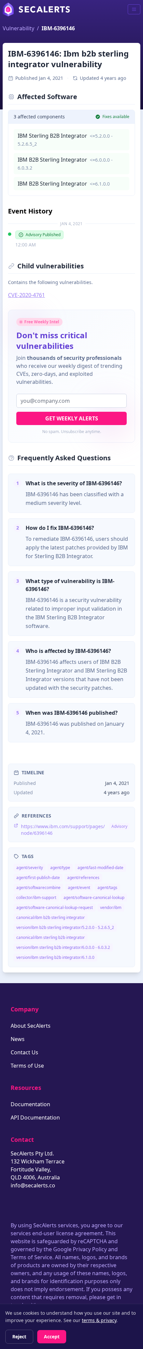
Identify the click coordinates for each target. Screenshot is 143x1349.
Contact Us (24, 1052)
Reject (19, 1336)
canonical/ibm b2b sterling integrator (50, 917)
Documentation (30, 1104)
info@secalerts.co (33, 1185)
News (18, 1039)
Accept (52, 1336)
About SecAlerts (31, 1025)
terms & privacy (99, 1320)
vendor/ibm (110, 907)
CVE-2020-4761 (26, 295)
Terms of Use (27, 1065)
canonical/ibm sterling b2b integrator (50, 937)
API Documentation (35, 1117)
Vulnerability (18, 28)
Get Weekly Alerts (71, 418)
